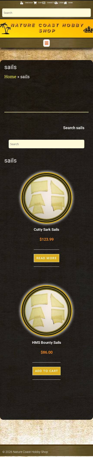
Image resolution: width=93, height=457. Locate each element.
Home (10, 76)
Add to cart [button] (46, 371)
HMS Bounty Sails (46, 342)
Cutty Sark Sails (46, 229)
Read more (46, 258)
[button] (46, 42)
